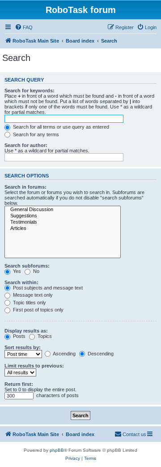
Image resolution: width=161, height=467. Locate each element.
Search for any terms (35, 134)
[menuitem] (24, 27)
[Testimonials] (62, 222)
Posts (18, 336)
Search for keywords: (29, 90)
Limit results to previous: (34, 365)
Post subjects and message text (47, 287)
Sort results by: (22, 347)
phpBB (57, 450)
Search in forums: (25, 187)
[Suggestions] (62, 216)
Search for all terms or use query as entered (60, 127)
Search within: (21, 282)
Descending (100, 353)
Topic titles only (29, 302)
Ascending (64, 353)
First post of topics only (38, 309)
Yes (16, 271)
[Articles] (62, 228)
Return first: (18, 384)
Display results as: (26, 330)
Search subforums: (27, 265)
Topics (44, 336)
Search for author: (25, 145)
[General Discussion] (62, 210)
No (35, 271)
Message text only (32, 295)
